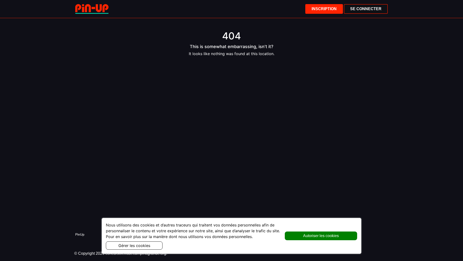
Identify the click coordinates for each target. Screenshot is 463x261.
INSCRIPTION (324, 9)
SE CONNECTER (365, 9)
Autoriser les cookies (321, 236)
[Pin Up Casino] (92, 9)
